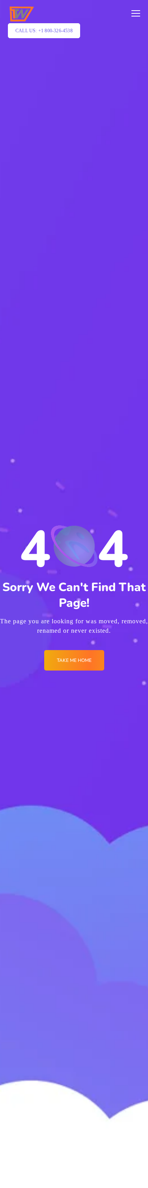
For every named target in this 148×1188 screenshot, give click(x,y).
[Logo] (21, 13)
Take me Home (74, 660)
